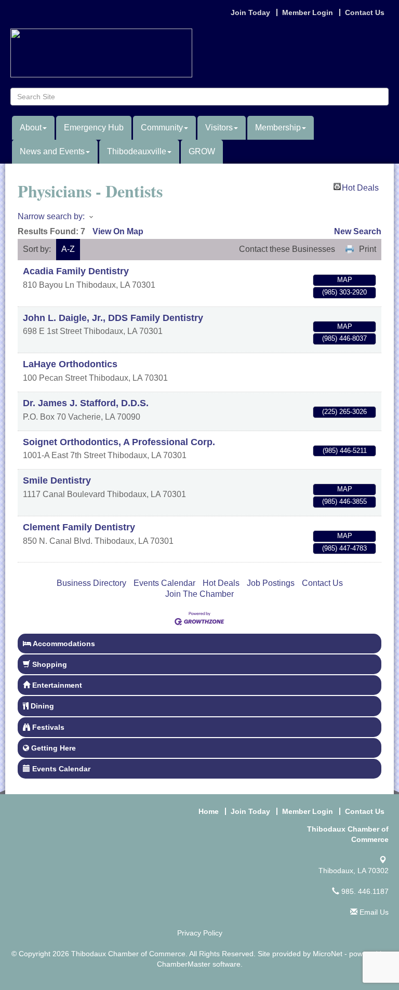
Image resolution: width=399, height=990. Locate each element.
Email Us (373, 912)
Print (367, 249)
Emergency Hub (94, 127)
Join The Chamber (199, 594)
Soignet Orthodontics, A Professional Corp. (119, 442)
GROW (202, 151)
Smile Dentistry (57, 480)
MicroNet (327, 953)
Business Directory (91, 583)
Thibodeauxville (136, 151)
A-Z (68, 249)
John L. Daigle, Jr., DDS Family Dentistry (113, 318)
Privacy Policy (199, 933)
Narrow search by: (51, 216)
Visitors (219, 127)
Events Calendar (164, 583)
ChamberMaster (183, 964)
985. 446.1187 (364, 891)
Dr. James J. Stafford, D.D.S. (86, 403)
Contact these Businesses (287, 249)
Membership (278, 127)
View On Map (117, 231)
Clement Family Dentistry (79, 527)
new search (357, 231)
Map (344, 280)
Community (162, 127)
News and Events (52, 151)
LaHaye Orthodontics (70, 364)
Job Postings (271, 583)
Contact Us (322, 583)
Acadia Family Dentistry (76, 271)
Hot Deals (360, 186)
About (31, 127)
